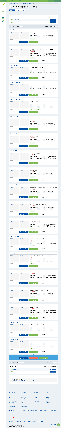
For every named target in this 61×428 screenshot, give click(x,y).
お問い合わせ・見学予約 (24, 42)
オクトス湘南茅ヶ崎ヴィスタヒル (16, 218)
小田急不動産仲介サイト (12, 3)
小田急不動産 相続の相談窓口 (42, 410)
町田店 (49, 410)
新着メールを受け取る (53, 366)
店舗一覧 (47, 401)
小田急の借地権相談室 (24, 406)
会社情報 (24, 421)
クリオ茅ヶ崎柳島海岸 (14, 150)
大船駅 (11, 380)
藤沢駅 (14, 380)
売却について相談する (23, 398)
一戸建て (18, 10)
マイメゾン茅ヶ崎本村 (14, 184)
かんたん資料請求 (34, 358)
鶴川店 (47, 410)
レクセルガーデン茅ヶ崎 (15, 65)
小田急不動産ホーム (34, 421)
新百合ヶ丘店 (36, 410)
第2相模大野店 (23, 411)
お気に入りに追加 (34, 42)
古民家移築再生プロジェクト (12, 406)
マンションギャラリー (48, 398)
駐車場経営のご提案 (36, 401)
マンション (20, 3)
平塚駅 (22, 380)
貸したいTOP (35, 396)
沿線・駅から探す (35, 397)
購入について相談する (11, 402)
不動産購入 (17, 3)
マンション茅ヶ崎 (14, 133)
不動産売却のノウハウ (23, 403)
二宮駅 (24, 380)
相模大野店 (55, 410)
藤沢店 (37, 411)
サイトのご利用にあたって (12, 421)
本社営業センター (24, 410)
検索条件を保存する (46, 366)
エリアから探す (35, 398)
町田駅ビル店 (52, 410)
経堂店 (32, 410)
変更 (53, 19)
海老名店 (27, 411)
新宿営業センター (29, 410)
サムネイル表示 (14, 26)
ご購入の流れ (10, 403)
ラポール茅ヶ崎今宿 (14, 339)
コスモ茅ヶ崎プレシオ (14, 253)
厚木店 (29, 411)
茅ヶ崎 (18, 19)
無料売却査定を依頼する (24, 396)
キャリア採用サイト (48, 396)
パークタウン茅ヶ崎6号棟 (15, 201)
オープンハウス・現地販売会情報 (12, 401)
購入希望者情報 (23, 401)
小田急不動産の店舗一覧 (12, 410)
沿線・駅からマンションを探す (25, 3)
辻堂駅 (16, 380)
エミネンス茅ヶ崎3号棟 (15, 236)
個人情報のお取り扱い (18, 421)
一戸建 (10, 397)
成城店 (34, 410)
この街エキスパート (48, 402)
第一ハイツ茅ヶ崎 (14, 270)
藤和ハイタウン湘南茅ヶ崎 (15, 82)
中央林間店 (32, 411)
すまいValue (40, 421)
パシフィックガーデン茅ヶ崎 (15, 46)
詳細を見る (43, 42)
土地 (23, 10)
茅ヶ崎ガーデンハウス (14, 322)
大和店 (35, 411)
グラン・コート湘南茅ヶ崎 (15, 116)
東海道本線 (30, 3)
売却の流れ (22, 402)
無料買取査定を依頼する (24, 397)
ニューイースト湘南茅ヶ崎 (15, 99)
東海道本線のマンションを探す (30, 380)
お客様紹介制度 (47, 397)
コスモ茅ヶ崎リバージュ (15, 29)
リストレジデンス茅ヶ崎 (15, 167)
